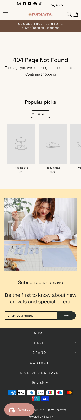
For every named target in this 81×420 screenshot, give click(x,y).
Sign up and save (39, 372)
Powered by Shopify (40, 416)
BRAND (40, 352)
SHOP (39, 333)
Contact (39, 363)
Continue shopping (40, 74)
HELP (39, 342)
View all (40, 114)
